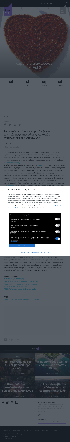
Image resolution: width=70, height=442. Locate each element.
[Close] (66, 190)
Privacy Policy (45, 252)
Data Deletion (25, 252)
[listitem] (35, 215)
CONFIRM (22, 245)
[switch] (57, 219)
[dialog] (35, 221)
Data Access (35, 252)
